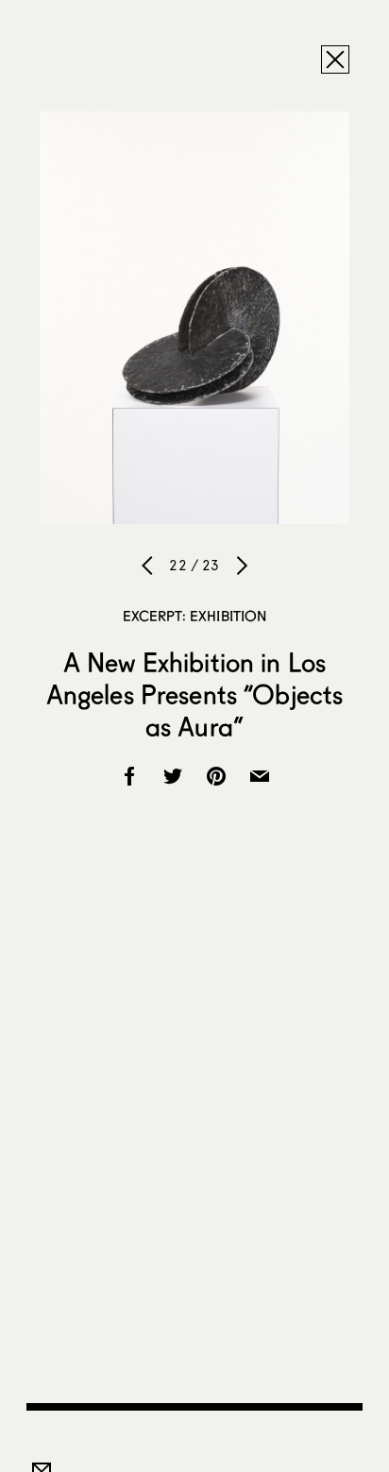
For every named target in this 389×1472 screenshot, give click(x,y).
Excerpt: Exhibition (195, 615)
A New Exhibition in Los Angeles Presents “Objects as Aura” (195, 694)
